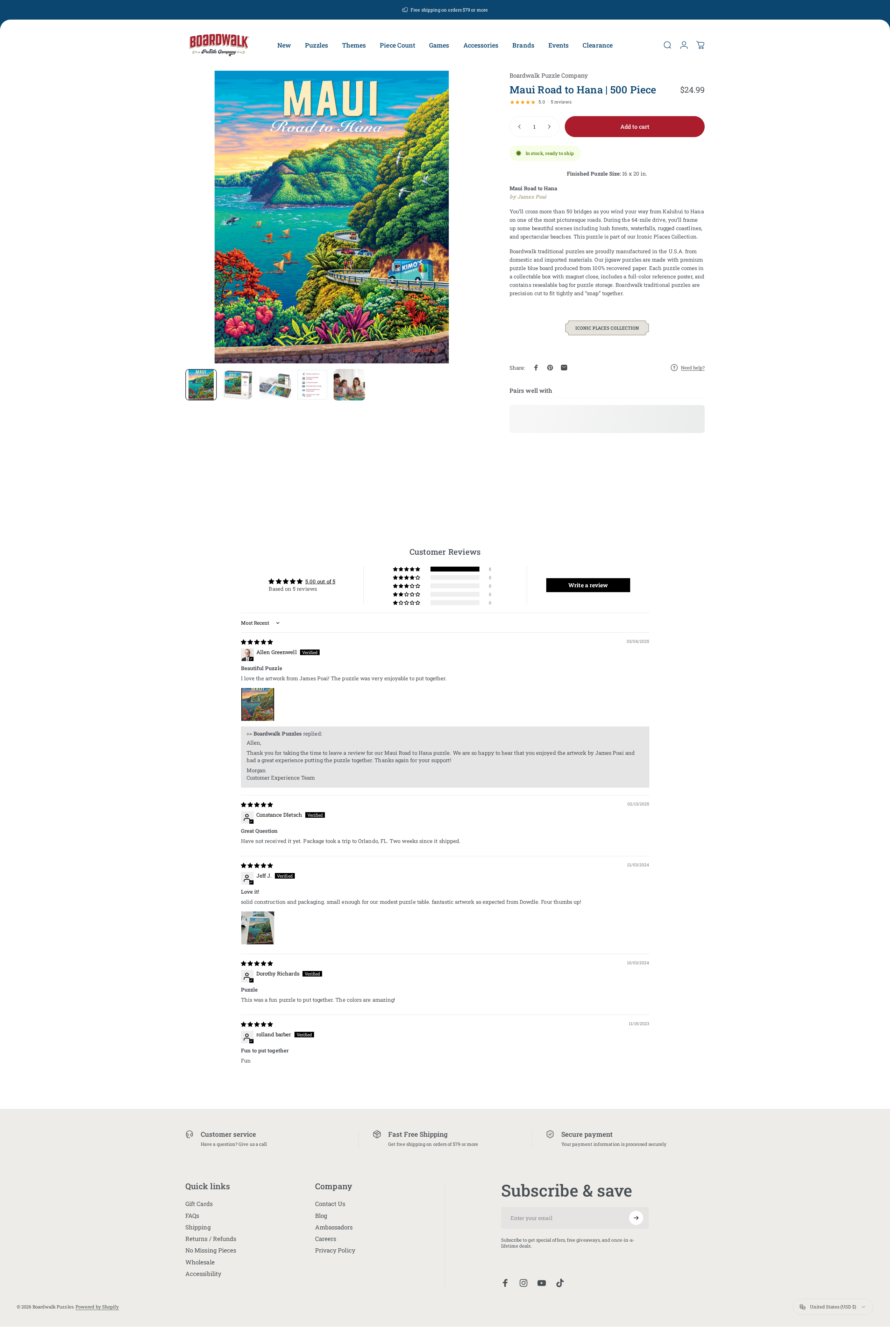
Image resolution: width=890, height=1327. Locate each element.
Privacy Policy (335, 1250)
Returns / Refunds (210, 1238)
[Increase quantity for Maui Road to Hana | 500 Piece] (551, 126)
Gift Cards (199, 1203)
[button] (407, 569)
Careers (325, 1238)
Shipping (198, 1227)
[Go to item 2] (238, 384)
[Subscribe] (636, 1218)
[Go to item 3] (275, 384)
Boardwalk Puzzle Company (549, 75)
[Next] (460, 234)
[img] (257, 641)
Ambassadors (334, 1227)
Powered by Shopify (97, 1307)
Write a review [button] (588, 584)
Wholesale (200, 1262)
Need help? (693, 367)
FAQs (192, 1215)
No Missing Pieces (210, 1250)
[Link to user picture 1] (258, 704)
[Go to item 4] (312, 384)
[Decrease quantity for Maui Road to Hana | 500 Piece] (518, 126)
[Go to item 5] (349, 384)
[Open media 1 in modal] (331, 217)
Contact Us (330, 1203)
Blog (321, 1215)
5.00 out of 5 (320, 580)
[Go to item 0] (201, 384)
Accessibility (203, 1273)
